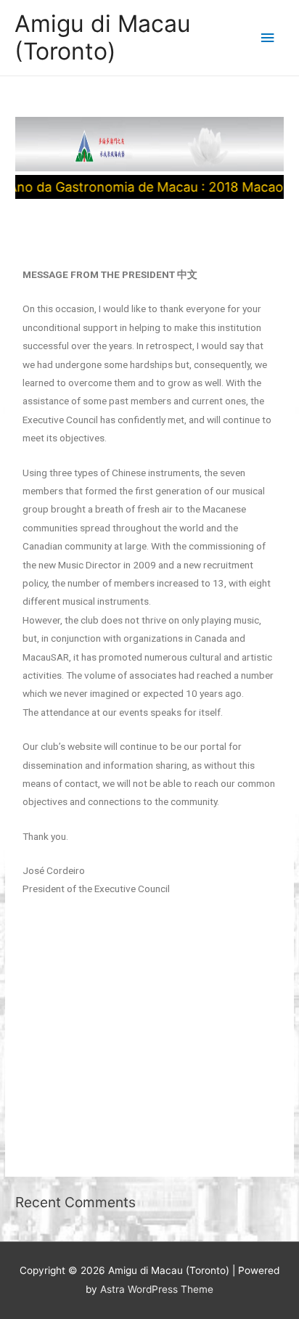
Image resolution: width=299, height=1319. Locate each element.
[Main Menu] (267, 38)
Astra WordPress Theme (156, 1289)
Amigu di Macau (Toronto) (103, 37)
